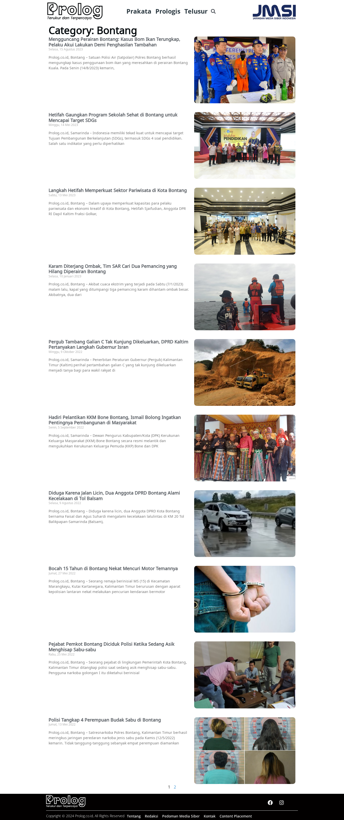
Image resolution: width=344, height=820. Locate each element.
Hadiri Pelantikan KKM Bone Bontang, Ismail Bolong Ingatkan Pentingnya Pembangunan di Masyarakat (115, 420)
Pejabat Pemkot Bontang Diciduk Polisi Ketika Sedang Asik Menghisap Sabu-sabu (112, 646)
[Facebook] (270, 803)
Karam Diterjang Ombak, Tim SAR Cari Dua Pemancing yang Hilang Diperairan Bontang (113, 269)
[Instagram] (282, 803)
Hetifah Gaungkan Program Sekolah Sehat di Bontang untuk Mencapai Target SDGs (113, 117)
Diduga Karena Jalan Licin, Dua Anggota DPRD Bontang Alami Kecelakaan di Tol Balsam (114, 495)
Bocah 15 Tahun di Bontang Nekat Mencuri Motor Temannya (113, 568)
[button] (213, 11)
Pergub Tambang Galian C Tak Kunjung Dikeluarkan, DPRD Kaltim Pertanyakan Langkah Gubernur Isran (118, 344)
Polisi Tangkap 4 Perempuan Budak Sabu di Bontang (105, 720)
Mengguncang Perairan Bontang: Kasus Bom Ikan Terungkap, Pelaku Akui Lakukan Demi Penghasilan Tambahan (114, 42)
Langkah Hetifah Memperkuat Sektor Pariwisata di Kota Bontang (118, 190)
